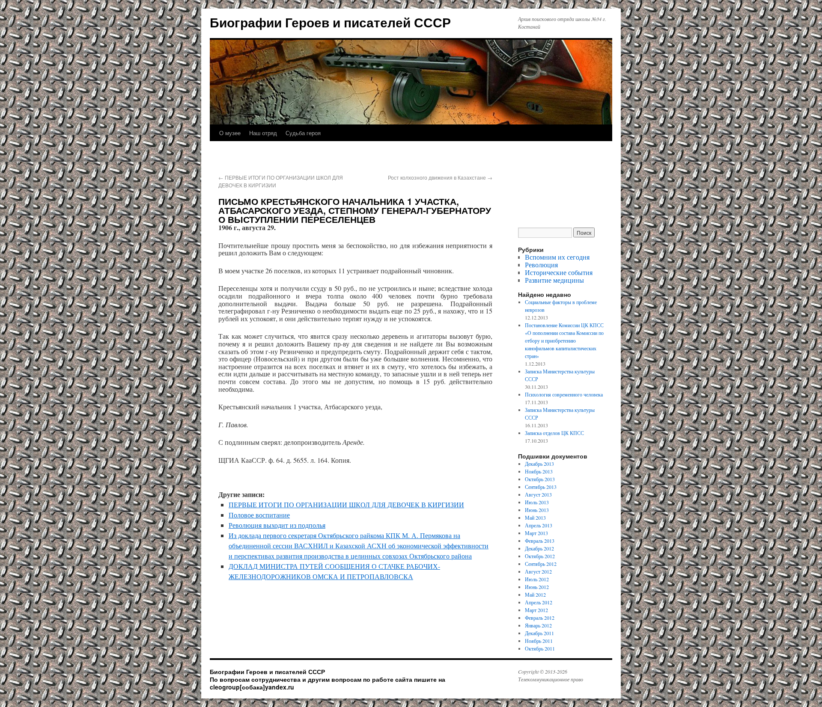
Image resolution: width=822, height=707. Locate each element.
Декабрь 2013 (539, 463)
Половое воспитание (259, 514)
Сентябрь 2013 (541, 486)
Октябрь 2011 (540, 648)
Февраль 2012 (539, 617)
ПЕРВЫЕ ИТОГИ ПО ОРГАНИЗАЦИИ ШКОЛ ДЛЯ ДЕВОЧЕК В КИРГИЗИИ (346, 504)
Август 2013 (538, 494)
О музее (230, 133)
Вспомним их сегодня (557, 256)
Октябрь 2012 (540, 556)
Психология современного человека (564, 394)
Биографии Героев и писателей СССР (330, 22)
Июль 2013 (537, 502)
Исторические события (559, 272)
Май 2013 (535, 517)
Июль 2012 (537, 579)
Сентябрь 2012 (541, 563)
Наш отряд (263, 133)
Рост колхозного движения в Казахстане (440, 177)
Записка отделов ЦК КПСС (554, 432)
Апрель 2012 (538, 602)
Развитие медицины (554, 279)
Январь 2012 (538, 625)
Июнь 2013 (537, 509)
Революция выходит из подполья (277, 525)
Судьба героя (303, 133)
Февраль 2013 (539, 540)
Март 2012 (536, 609)
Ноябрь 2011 (539, 640)
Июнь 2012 (537, 586)
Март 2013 (536, 533)
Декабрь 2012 (539, 548)
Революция (541, 264)
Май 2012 (535, 594)
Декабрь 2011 (539, 633)
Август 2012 (538, 571)
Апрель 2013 (538, 525)
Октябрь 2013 (540, 479)
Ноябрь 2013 (539, 471)
